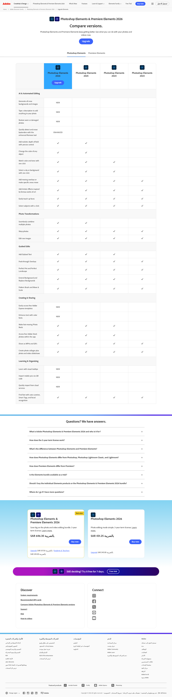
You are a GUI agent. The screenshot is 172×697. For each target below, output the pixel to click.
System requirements (29, 595)
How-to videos (26, 618)
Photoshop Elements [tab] (76, 53)
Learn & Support (97, 4)
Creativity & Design (20, 4)
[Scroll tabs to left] (2, 53)
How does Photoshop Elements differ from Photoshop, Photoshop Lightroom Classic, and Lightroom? (74, 457)
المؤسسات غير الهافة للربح (81, 646)
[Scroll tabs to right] (170, 53)
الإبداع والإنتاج (43, 652)
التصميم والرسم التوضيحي (13, 649)
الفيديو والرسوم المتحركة (12, 652)
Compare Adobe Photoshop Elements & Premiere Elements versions (48, 604)
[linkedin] (36, 693)
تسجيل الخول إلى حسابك (148, 643)
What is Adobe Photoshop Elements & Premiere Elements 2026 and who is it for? (65, 431)
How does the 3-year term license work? (47, 440)
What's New (73, 4)
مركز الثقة (144, 668)
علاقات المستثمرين (147, 662)
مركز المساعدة (111, 643)
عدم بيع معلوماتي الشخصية (149, 693)
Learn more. (47, 530)
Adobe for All (145, 674)
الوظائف (143, 649)
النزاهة (143, 671)
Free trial (113, 571)
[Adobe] (6, 3)
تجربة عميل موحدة (44, 649)
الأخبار (143, 655)
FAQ (22, 614)
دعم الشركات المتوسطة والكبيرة (117, 655)
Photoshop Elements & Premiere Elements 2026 (48, 4)
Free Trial (129, 4)
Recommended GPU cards (31, 600)
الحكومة (75, 649)
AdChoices (164, 693)
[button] (152, 4)
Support (24, 609)
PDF (6, 655)
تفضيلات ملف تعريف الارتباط (131, 693)
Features (84, 4)
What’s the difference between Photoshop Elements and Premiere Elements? (63, 449)
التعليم (75, 643)
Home (5, 9)
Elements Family (114, 4)
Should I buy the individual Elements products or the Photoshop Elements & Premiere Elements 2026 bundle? (78, 483)
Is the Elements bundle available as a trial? (48, 474)
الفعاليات (144, 652)
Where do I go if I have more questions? (46, 492)
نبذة (142, 646)
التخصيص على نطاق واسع (47, 643)
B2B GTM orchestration (46, 655)
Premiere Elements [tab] (96, 53)
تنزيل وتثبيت (111, 646)
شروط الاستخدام (117, 693)
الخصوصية (107, 693)
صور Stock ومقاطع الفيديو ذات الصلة (16, 665)
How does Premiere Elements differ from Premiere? (51, 466)
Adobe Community (112, 649)
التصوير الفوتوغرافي (11, 646)
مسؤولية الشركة (146, 659)
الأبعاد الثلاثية (9, 659)
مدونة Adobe (145, 677)
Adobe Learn (111, 652)
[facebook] (24, 693)
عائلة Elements (9, 662)
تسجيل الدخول (162, 4)
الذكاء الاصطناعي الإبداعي (13, 643)
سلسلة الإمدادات (146, 665)
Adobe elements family (17, 9)
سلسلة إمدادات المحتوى (46, 646)
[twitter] (32, 693)
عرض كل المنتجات (11, 668)
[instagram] (28, 693)
